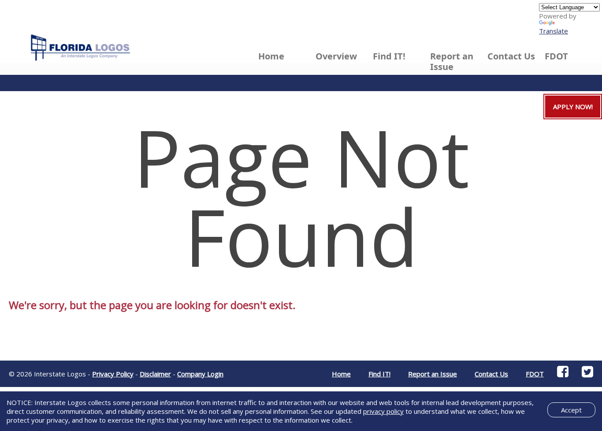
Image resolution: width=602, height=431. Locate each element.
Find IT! (379, 373)
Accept (571, 409)
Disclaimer (155, 373)
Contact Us (511, 56)
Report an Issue (451, 61)
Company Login (200, 373)
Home (271, 56)
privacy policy (383, 411)
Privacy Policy (113, 373)
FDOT (556, 56)
